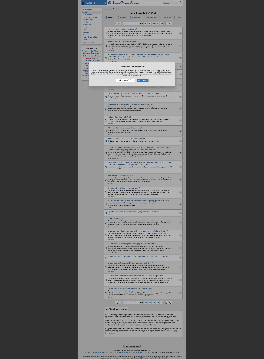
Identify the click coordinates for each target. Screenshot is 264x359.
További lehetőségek (125, 80)
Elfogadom (142, 80)
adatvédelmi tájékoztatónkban (106, 74)
